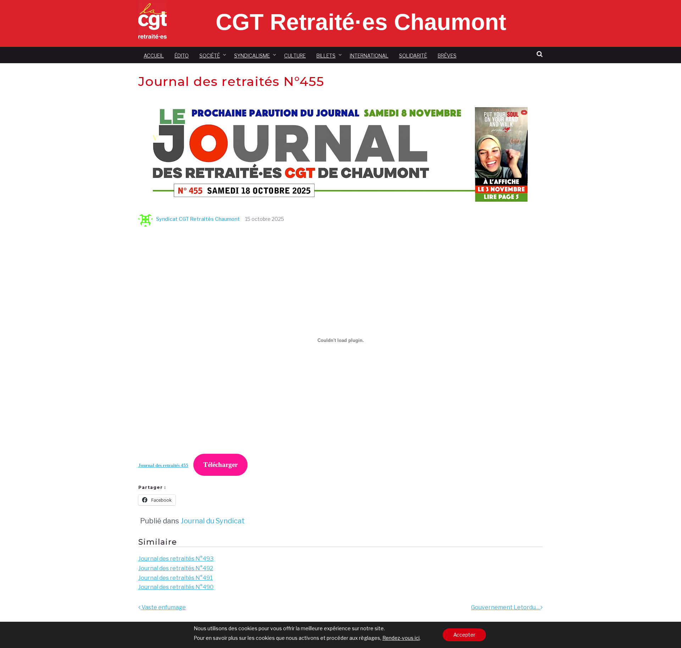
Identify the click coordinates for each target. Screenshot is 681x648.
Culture (295, 56)
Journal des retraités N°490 (176, 587)
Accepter (464, 635)
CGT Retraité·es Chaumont (361, 22)
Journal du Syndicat (213, 521)
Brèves (447, 56)
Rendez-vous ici (401, 638)
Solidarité (413, 56)
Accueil (154, 56)
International (369, 56)
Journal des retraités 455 (163, 465)
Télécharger (220, 464)
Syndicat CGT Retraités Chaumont (198, 219)
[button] (540, 54)
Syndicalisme (252, 56)
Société (209, 56)
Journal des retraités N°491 (175, 578)
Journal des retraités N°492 (175, 568)
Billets (326, 56)
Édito (182, 56)
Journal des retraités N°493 (176, 558)
